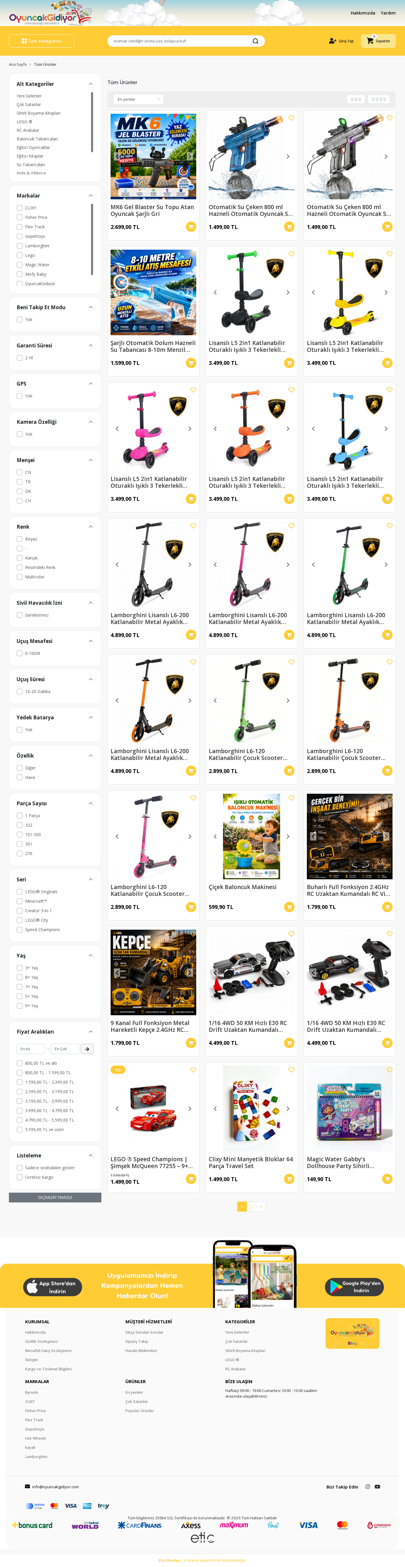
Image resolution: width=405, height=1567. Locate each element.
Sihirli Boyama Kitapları (38, 113)
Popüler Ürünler (139, 1410)
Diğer (30, 768)
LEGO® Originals (41, 891)
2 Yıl (29, 357)
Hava (30, 777)
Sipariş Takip (136, 1341)
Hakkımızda (364, 13)
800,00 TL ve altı (41, 1063)
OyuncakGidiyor (40, 283)
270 (28, 853)
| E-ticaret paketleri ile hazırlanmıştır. (203, 1560)
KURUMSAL (37, 1321)
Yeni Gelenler (29, 96)
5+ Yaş (31, 996)
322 (28, 825)
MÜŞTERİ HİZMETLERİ (148, 1321)
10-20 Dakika (37, 691)
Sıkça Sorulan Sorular (144, 1332)
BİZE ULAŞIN (238, 1381)
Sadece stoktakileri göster (50, 1167)
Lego (30, 255)
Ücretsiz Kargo (39, 1177)
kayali (30, 1447)
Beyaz (31, 539)
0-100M (32, 653)
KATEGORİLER (240, 1321)
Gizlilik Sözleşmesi (41, 1341)
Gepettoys (35, 236)
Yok (28, 319)
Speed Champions (42, 929)
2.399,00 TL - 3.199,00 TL (49, 1091)
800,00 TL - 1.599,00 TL (48, 1072)
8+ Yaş (31, 977)
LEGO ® (24, 121)
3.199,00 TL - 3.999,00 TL (49, 1101)
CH (28, 500)
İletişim (31, 1359)
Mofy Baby (35, 274)
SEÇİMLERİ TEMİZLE (55, 1197)
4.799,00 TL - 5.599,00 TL (49, 1120)
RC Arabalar (28, 130)
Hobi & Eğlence (31, 173)
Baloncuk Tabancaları (37, 139)
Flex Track (35, 227)
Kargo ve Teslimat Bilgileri (48, 1369)
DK (28, 491)
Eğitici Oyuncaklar (33, 147)
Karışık (31, 558)
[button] (378, 41)
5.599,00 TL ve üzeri (44, 1129)
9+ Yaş (31, 1005)
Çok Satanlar (29, 104)
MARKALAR (37, 1381)
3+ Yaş (31, 968)
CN (28, 472)
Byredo (31, 1392)
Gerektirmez (37, 615)
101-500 (33, 834)
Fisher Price (36, 217)
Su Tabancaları (31, 164)
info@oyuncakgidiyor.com (55, 1486)
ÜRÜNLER (135, 1381)
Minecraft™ (36, 901)
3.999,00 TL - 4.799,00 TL (49, 1110)
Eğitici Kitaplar (30, 156)
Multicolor (34, 577)
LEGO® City (36, 920)
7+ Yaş (31, 986)
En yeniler (134, 1392)
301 (28, 844)
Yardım (388, 13)
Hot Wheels (35, 1438)
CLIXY (30, 208)
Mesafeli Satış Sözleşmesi (48, 1350)
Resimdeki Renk (40, 567)
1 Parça (32, 815)
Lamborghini (37, 245)
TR (28, 482)
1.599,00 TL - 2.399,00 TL (49, 1082)
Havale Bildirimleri (141, 1350)
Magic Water (37, 264)
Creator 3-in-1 (38, 910)
